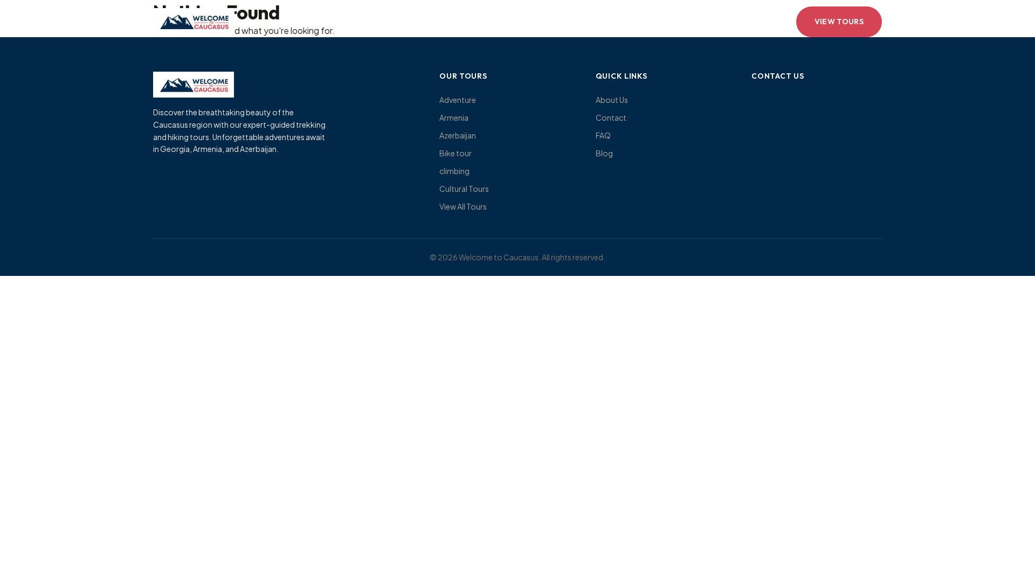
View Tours (839, 21)
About (405, 21)
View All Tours (463, 206)
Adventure (457, 100)
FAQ (603, 135)
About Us (612, 100)
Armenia (453, 117)
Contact (534, 21)
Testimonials (467, 21)
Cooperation (602, 21)
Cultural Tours (464, 188)
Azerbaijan (457, 135)
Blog (604, 153)
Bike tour (455, 153)
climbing (454, 171)
